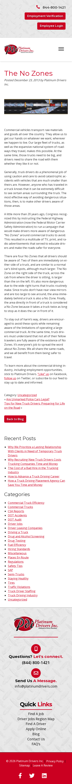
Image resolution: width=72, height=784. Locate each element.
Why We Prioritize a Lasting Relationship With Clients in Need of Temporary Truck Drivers (35, 451)
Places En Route (18, 557)
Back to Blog (15, 419)
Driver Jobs (15, 524)
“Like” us (43, 374)
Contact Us (36, 739)
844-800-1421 (54, 7)
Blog (35, 734)
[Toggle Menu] (61, 49)
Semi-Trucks (16, 574)
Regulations (16, 562)
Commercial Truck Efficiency (26, 503)
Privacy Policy (55, 761)
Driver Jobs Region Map (36, 718)
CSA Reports (16, 511)
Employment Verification (45, 16)
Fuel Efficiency (17, 545)
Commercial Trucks (20, 507)
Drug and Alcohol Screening (26, 536)
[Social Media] (20, 776)
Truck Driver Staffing (21, 591)
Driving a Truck (18, 532)
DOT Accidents (17, 515)
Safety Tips (15, 566)
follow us (10, 378)
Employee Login (51, 26)
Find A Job (36, 713)
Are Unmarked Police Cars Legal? (27, 399)
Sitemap (24, 765)
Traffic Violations (19, 587)
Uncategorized (27, 395)
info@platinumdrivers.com (36, 686)
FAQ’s (36, 744)
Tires (11, 583)
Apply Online (36, 728)
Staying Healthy (18, 578)
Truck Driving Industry (23, 595)
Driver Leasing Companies (25, 528)
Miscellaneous (17, 553)
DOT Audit (14, 519)
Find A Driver (36, 723)
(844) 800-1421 (36, 662)
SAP (10, 570)
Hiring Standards (19, 549)
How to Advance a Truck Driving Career (33, 476)
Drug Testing (17, 541)
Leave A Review (43, 765)
